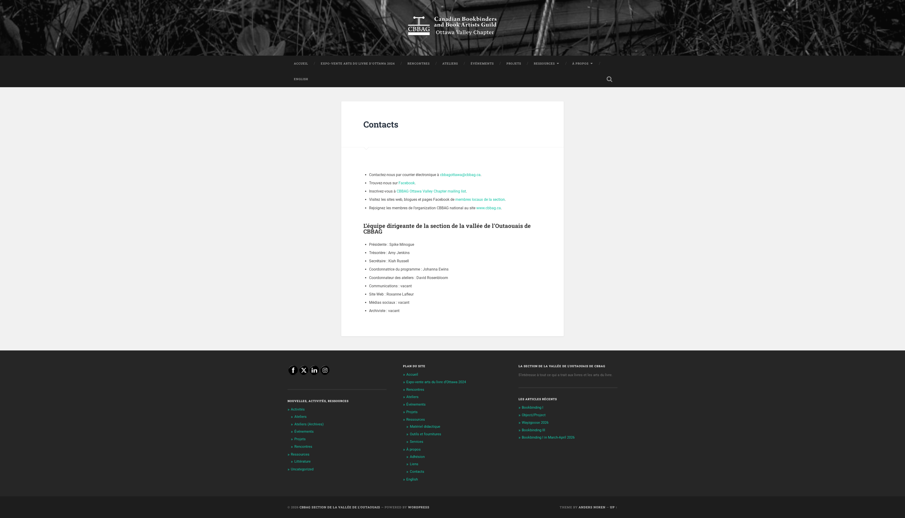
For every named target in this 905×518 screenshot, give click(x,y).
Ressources (544, 63)
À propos (580, 63)
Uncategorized (302, 469)
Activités (298, 409)
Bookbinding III (533, 430)
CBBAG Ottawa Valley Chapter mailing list (431, 191)
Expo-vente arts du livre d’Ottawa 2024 (358, 63)
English (301, 79)
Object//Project (534, 415)
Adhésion (417, 457)
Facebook (407, 183)
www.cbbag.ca (488, 208)
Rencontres (418, 63)
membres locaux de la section (480, 199)
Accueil (301, 63)
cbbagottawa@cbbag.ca (460, 175)
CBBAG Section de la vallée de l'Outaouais (340, 507)
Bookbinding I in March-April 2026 (548, 437)
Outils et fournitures (425, 434)
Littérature (302, 461)
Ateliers (450, 63)
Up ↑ (613, 507)
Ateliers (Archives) (309, 424)
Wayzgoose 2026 (535, 422)
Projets (513, 63)
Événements (482, 63)
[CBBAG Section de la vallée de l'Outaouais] (452, 27)
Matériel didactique (425, 426)
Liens (414, 464)
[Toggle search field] (609, 79)
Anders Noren (592, 507)
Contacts (417, 471)
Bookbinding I (532, 407)
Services (416, 442)
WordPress (418, 507)
